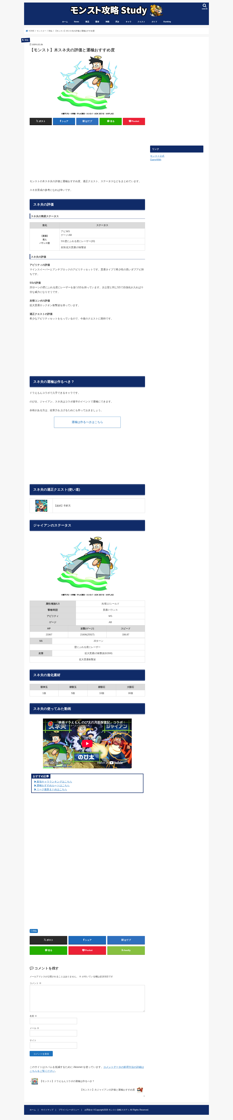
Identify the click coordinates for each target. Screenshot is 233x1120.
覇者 (97, 22)
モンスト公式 (157, 156)
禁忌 (87, 22)
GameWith (155, 159)
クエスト (141, 22)
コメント (35, 983)
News (76, 22)
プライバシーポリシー (69, 1110)
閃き (117, 22)
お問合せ (88, 1110)
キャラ (128, 22)
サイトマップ (47, 1110)
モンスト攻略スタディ (119, 1110)
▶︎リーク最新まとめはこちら (50, 789)
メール (34, 1028)
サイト (33, 1040)
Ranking (167, 22)
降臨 (35, 931)
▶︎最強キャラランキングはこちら (53, 781)
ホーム (65, 22)
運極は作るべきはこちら (87, 422)
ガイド (154, 22)
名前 (33, 1016)
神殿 (107, 22)
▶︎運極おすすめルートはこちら (52, 785)
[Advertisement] (57, 151)
